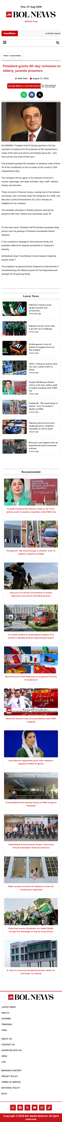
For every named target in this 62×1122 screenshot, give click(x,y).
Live (3, 1062)
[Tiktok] (49, 1107)
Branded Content (11, 1070)
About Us (6, 1039)
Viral (4, 1030)
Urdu (4, 1056)
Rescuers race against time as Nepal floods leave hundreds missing (43, 445)
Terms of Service (11, 1082)
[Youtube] (34, 1107)
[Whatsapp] (13, 1107)
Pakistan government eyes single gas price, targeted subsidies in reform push (42, 426)
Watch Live (31, 21)
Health (5, 1013)
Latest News (15, 56)
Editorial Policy (10, 1088)
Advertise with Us (11, 1050)
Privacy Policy (9, 1076)
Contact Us (8, 1044)
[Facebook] (20, 1107)
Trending (6, 1024)
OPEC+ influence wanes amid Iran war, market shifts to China (43, 367)
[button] (24, 95)
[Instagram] (42, 1107)
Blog (4, 1093)
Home (5, 56)
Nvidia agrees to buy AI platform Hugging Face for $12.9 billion (41, 347)
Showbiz (6, 1018)
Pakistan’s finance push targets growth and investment (40, 308)
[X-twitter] (27, 1107)
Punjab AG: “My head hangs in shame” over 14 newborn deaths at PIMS (43, 406)
